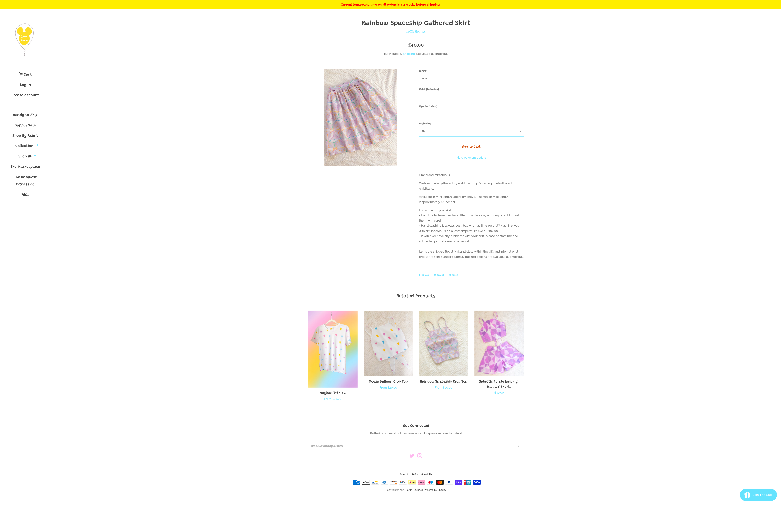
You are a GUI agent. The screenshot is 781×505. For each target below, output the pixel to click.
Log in (25, 85)
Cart (27, 75)
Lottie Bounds (416, 32)
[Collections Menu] (37, 146)
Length (423, 71)
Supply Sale (25, 125)
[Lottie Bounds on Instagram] (419, 456)
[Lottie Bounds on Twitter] (412, 456)
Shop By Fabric (25, 136)
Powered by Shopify (434, 490)
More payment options (471, 157)
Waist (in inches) (429, 89)
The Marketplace (25, 167)
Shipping (409, 54)
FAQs (25, 195)
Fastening (425, 123)
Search (404, 474)
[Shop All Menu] (35, 156)
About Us (426, 474)
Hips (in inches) (428, 106)
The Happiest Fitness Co (25, 181)
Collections (25, 146)
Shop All (25, 156)
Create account (25, 95)
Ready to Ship (25, 115)
